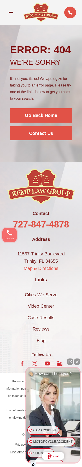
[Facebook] (22, 363)
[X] (34, 363)
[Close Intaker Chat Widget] (77, 361)
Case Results (41, 317)
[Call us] (70, 12)
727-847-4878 (41, 224)
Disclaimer (18, 452)
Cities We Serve (41, 294)
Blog (41, 340)
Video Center (41, 306)
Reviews (41, 328)
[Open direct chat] (70, 361)
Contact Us (41, 133)
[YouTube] (47, 363)
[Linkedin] (59, 363)
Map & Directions (41, 268)
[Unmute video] (53, 407)
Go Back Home (41, 115)
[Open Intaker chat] (33, 464)
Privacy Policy (25, 444)
